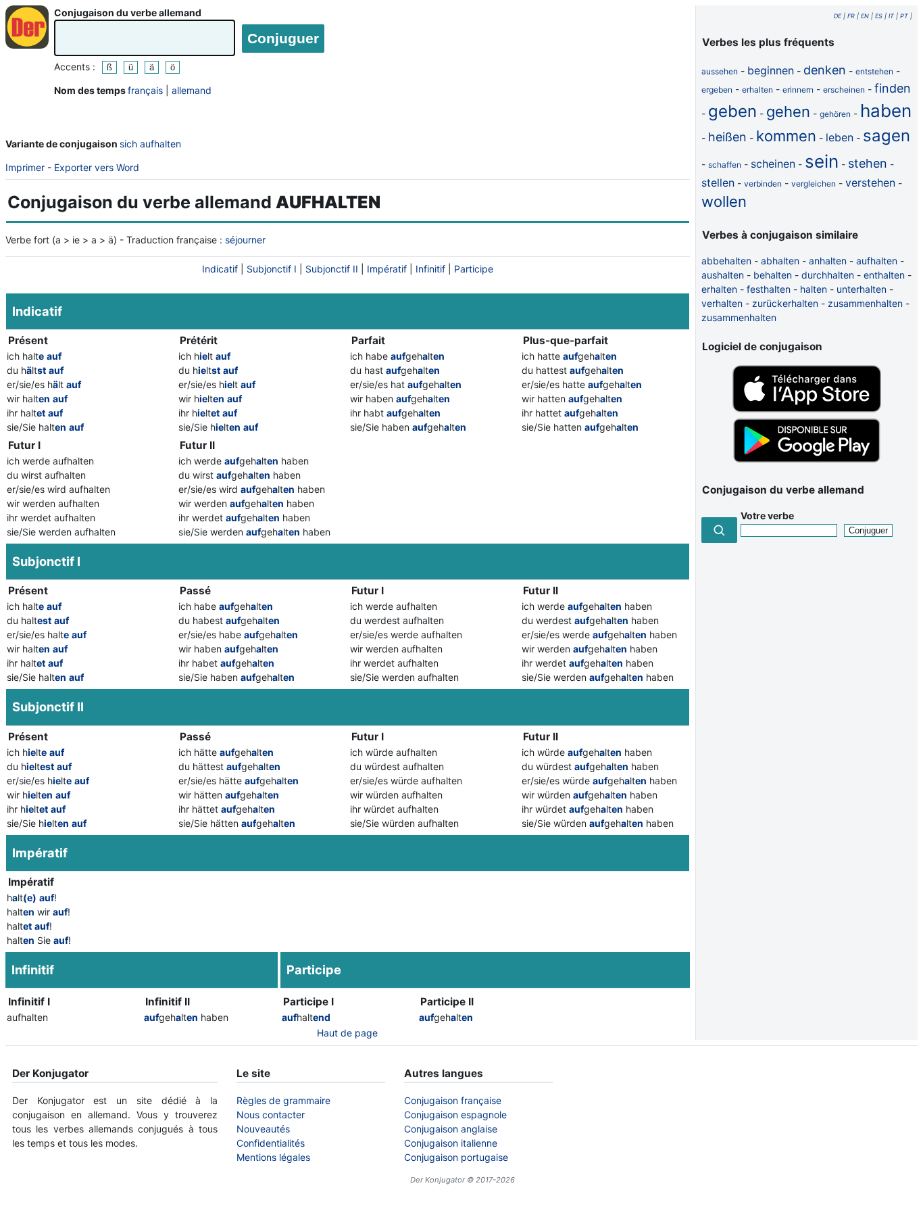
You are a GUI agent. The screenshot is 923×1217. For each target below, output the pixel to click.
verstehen (870, 182)
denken (824, 70)
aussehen (719, 71)
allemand (191, 90)
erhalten (757, 90)
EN (865, 16)
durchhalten (827, 275)
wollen (724, 201)
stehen (867, 163)
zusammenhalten (865, 303)
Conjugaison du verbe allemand (127, 12)
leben (839, 137)
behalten (772, 275)
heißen (727, 137)
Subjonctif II (331, 269)
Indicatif (220, 269)
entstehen (874, 71)
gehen (788, 111)
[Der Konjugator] (27, 27)
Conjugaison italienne (450, 1143)
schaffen (724, 165)
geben (732, 111)
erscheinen (844, 90)
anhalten (828, 260)
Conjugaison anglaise (450, 1129)
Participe (473, 269)
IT (891, 16)
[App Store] (806, 408)
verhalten (722, 303)
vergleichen (813, 183)
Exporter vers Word (96, 167)
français (145, 90)
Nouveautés (263, 1129)
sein (822, 161)
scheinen (773, 163)
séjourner (245, 239)
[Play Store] (806, 461)
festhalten (769, 289)
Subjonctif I (272, 269)
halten (813, 289)
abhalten (780, 260)
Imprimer (25, 167)
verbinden (763, 183)
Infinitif (430, 269)
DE (837, 16)
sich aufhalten (150, 143)
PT (904, 16)
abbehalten (726, 260)
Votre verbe (767, 515)
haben (886, 110)
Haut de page (347, 1033)
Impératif (387, 269)
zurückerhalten (785, 303)
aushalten (722, 275)
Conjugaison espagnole (455, 1114)
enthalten (884, 275)
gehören (835, 114)
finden (892, 88)
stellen (717, 182)
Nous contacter (270, 1114)
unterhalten (862, 289)
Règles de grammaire (283, 1100)
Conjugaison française (452, 1100)
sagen (886, 135)
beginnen (770, 70)
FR (851, 16)
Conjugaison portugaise (456, 1157)
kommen (786, 136)
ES (878, 16)
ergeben (716, 90)
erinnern (798, 90)
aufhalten (876, 260)
